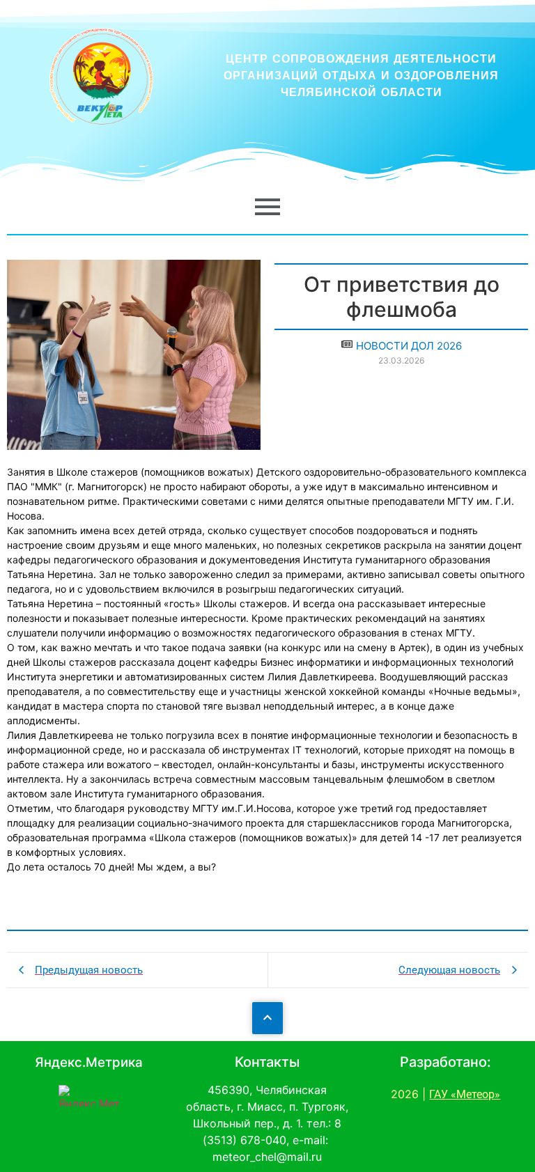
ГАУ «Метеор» (464, 1094)
